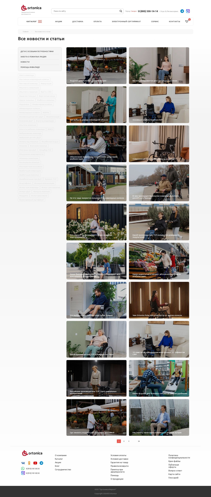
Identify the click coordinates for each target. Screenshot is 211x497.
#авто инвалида (26, 75)
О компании (61, 455)
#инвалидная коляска (42, 104)
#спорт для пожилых (51, 187)
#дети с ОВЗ (46, 92)
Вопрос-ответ (175, 470)
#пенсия (23, 146)
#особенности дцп (50, 142)
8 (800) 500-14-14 (148, 11)
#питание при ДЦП (27, 150)
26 (139, 441)
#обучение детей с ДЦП (30, 137)
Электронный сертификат (126, 21)
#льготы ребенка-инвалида (32, 129)
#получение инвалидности (31, 154)
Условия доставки (119, 459)
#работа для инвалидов (30, 171)
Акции (58, 21)
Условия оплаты (118, 455)
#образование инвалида (30, 133)
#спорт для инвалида (28, 187)
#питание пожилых (38, 146)
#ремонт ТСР (51, 179)
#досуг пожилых (26, 100)
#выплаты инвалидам (29, 88)
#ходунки (23, 196)
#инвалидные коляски (29, 113)
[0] (187, 21)
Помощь (115, 475)
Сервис (155, 21)
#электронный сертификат (31, 200)
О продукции (117, 479)
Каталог (59, 459)
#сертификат (25, 183)
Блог (57, 466)
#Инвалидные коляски (29, 108)
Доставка (77, 21)
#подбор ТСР (45, 150)
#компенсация (52, 117)
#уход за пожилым (41, 191)
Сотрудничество (63, 469)
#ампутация (46, 83)
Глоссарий (173, 477)
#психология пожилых (29, 162)
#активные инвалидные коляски (34, 79)
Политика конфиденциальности (178, 456)
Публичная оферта (174, 466)
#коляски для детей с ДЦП (31, 117)
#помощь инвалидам (28, 158)
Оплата (98, 21)
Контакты (174, 21)
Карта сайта (174, 474)
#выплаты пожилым (28, 92)
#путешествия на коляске (30, 167)
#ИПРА (46, 113)
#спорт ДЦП (24, 191)
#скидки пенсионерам (44, 183)
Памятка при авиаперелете (118, 470)
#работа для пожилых (29, 175)
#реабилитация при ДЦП (30, 179)
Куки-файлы (174, 461)
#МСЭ (50, 129)
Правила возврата (119, 466)
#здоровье (24, 104)
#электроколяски (39, 196)
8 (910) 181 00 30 (32, 469)
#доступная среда (47, 96)
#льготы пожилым (27, 125)
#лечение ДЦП (26, 121)
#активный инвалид (28, 83)
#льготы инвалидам (45, 121)
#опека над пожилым (28, 142)
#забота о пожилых (45, 100)
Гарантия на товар (119, 462)
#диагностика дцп (27, 96)
